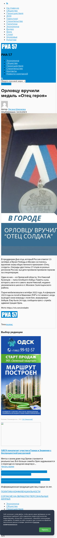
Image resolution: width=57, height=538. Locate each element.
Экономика (12, 26)
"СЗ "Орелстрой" (27, 419)
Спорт (9, 34)
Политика (11, 24)
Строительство (14, 21)
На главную (12, 8)
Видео (10, 29)
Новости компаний (17, 74)
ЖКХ (8, 16)
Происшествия (14, 13)
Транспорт (12, 18)
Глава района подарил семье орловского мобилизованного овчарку (24, 473)
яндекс (9, 324)
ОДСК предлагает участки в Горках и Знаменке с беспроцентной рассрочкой (26, 451)
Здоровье (11, 37)
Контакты (11, 71)
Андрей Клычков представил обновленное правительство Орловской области (25, 480)
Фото (9, 32)
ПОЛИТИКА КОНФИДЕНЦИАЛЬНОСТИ (20, 491)
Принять (45, 530)
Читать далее (7, 466)
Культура (11, 39)
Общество (12, 10)
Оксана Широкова (17, 109)
